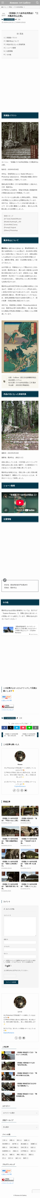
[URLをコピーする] (35, 727)
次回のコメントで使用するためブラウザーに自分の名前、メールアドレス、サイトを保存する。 (20, 961)
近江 (10, 1158)
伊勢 (12, 1140)
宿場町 (34, 1144)
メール (6, 946)
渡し (4, 1154)
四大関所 (6, 1144)
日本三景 (24, 1147)
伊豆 (19, 1140)
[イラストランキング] (8, 707)
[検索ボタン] (37, 2)
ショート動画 (11, 48)
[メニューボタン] (2, 2)
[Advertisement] (20, 85)
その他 (8, 54)
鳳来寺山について (12, 41)
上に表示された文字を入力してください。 (16, 970)
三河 (19, 19)
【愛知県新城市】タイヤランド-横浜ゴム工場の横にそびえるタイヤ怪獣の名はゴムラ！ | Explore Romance (26, 629)
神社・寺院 (21, 1154)
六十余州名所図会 (9, 19)
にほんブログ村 (7, 700)
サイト (6, 953)
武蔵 (15, 1151)
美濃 (31, 1154)
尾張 (4, 1147)
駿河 (25, 1158)
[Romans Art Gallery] (20, 2)
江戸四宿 (24, 1151)
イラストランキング (8, 709)
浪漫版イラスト (11, 38)
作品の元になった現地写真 (15, 44)
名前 (6, 939)
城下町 (15, 1144)
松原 (33, 1147)
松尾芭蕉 (6, 1151)
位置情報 (9, 51)
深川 (33, 1151)
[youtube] (25, 790)
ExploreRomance (20, 786)
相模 (12, 1154)
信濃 (26, 1140)
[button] (4, 727)
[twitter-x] (18, 790)
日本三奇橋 (14, 1147)
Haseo (20, 764)
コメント (7, 915)
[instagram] (21, 790)
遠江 (18, 1158)
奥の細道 (24, 1144)
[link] (14, 790)
